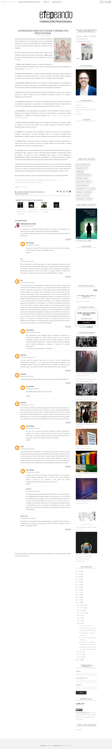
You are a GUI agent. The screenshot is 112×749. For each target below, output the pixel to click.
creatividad (87, 192)
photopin (26, 187)
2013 (79, 659)
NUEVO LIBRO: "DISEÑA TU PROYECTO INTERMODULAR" (86, 39)
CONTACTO (46, 2)
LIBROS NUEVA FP (57, 2)
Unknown (23, 355)
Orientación (18, 194)
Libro (86, 178)
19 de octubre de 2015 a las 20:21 (33, 332)
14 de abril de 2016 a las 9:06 (32, 388)
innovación (80, 199)
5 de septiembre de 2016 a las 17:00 (28, 518)
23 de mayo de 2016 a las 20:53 (33, 472)
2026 (79, 571)
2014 (79, 602)
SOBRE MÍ (79, 105)
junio (80, 618)
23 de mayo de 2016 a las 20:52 (33, 428)
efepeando (49, 745)
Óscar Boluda (30, 243)
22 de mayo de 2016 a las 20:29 (27, 448)
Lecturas (79, 178)
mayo (81, 620)
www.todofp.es (28, 69)
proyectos (89, 199)
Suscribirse (86, 322)
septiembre (82, 613)
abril (80, 623)
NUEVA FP (88, 182)
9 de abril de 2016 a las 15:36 (26, 376)
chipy (22, 446)
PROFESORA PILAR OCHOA (28, 224)
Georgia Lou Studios (66, 745)
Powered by (83, 327)
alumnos (19, 192)
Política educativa (82, 185)
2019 (79, 589)
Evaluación (80, 168)
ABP (78, 164)
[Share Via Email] (70, 191)
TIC (87, 188)
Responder (68, 239)
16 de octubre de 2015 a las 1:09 (27, 282)
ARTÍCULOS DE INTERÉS (83, 301)
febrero (81, 654)
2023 (79, 579)
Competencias (85, 164)
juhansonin (22, 187)
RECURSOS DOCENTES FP (8, 2)
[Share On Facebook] (63, 191)
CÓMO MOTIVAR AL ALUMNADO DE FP (33, 209)
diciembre (82, 605)
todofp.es (62, 106)
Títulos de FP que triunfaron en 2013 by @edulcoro (28, 182)
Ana (21, 280)
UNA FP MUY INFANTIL (85, 626)
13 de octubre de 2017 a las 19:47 (33, 491)
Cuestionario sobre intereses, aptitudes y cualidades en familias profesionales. (36, 180)
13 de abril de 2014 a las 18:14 (32, 245)
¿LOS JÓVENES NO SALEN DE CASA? (45, 209)
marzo (81, 652)
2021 (79, 584)
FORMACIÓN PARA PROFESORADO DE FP (29, 2)
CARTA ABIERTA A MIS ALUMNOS (85, 348)
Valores (92, 188)
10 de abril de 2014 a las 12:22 (27, 226)
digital (79, 195)
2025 (79, 574)
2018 (79, 592)
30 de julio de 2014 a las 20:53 (26, 261)
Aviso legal (79, 730)
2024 (79, 577)
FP (44, 192)
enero (81, 657)
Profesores (80, 188)
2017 (79, 595)
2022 (79, 582)
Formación (26, 192)
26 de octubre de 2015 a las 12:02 (27, 357)
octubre (81, 610)
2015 (79, 600)
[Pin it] (67, 191)
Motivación (80, 182)
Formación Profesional (36, 192)
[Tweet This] (60, 191)
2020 (79, 587)
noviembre (82, 608)
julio (80, 615)
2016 (79, 597)
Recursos (25, 194)
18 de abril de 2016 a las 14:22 (27, 405)
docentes (86, 195)
